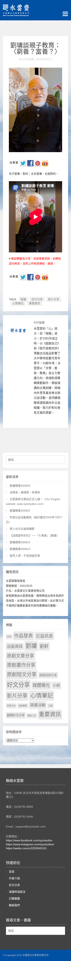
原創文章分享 (20, 655)
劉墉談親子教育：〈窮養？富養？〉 (35, 48)
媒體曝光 (41, 685)
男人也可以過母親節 (22, 528)
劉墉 (23, 299)
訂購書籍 (14, 898)
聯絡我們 (14, 905)
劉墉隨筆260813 (20, 549)
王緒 (50, 705)
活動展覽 (22, 705)
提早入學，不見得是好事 (25, 555)
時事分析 (11, 705)
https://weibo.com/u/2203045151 (26, 848)
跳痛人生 (31, 715)
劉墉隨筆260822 (20, 510)
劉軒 (44, 646)
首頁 (11, 871)
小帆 (56, 685)
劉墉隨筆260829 (20, 485)
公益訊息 (44, 635)
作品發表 (23, 635)
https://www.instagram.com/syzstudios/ (30, 844)
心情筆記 (17, 303)
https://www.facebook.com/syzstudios (29, 840)
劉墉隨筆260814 (20, 542)
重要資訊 (34, 303)
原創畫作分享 (21, 665)
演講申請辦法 (17, 891)
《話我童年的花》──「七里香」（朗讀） (34, 535)
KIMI (9, 636)
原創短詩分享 (48, 675)
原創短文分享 (21, 674)
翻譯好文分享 (16, 715)
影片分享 (53, 299)
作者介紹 (14, 878)
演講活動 (38, 705)
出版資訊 (15, 646)
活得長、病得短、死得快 (25, 492)
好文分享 (37, 299)
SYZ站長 (39, 322)
